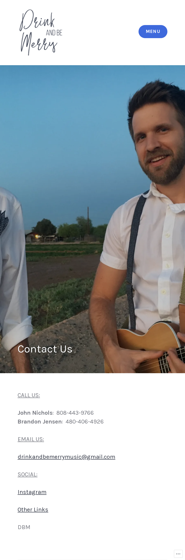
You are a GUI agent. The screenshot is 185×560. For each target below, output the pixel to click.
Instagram (32, 491)
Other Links (33, 509)
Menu (153, 31)
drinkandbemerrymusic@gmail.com (66, 456)
